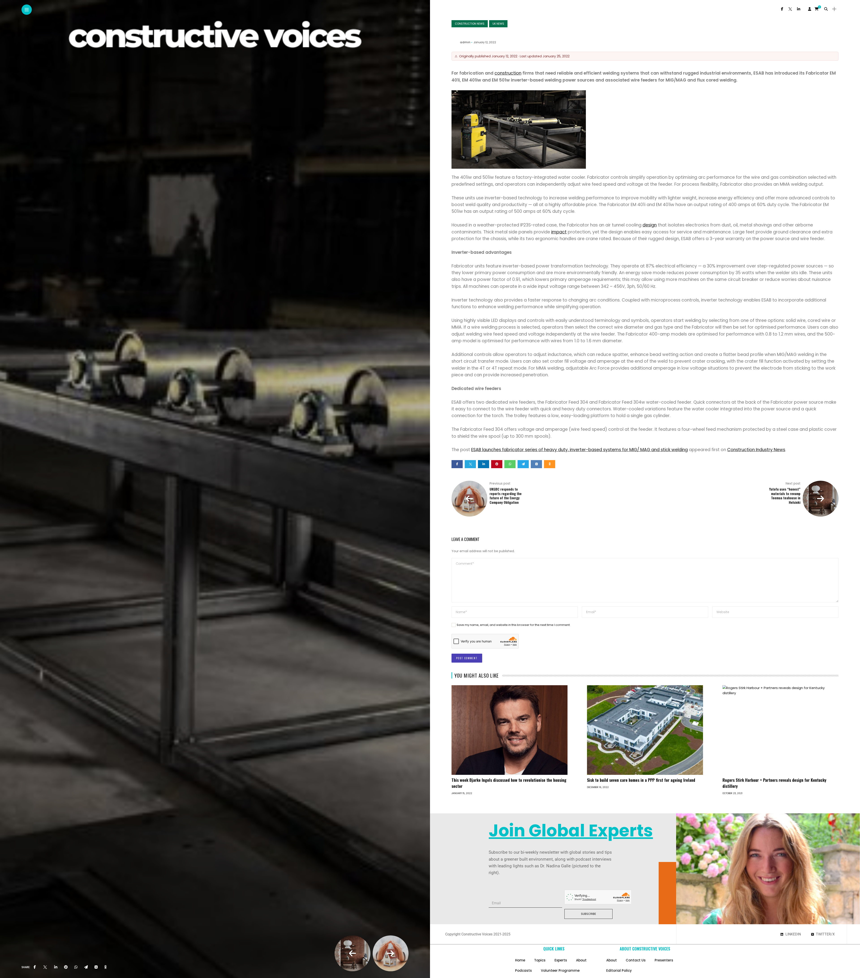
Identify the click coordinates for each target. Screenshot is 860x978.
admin (465, 42)
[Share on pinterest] (496, 464)
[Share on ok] (549, 464)
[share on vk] (96, 967)
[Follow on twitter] (790, 9)
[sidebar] (834, 9)
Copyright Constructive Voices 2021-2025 (477, 934)
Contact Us (636, 960)
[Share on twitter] (470, 464)
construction (507, 73)
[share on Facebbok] (35, 967)
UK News (498, 24)
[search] (826, 9)
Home (520, 960)
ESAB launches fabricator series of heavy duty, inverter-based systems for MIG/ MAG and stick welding (579, 450)
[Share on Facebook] (457, 464)
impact (559, 232)
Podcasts (523, 970)
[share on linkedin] (55, 967)
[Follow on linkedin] (798, 9)
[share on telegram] (86, 967)
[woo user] (809, 9)
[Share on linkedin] (483, 464)
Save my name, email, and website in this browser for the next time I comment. (513, 625)
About (581, 960)
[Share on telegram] (523, 464)
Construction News (469, 24)
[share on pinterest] (66, 967)
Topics (540, 960)
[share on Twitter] (45, 967)
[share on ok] (105, 967)
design (650, 225)
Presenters (664, 960)
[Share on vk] (536, 464)
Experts (561, 960)
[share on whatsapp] (75, 967)
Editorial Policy (619, 970)
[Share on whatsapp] (510, 464)
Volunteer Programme (560, 970)
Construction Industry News (756, 450)
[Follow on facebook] (782, 9)
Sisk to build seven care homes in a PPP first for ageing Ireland (641, 780)
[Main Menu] (27, 9)
